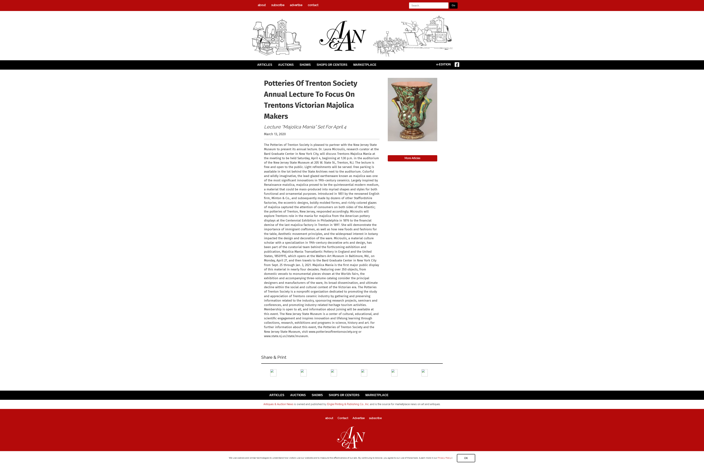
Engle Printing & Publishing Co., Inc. (348, 404)
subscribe (277, 5)
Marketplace (364, 64)
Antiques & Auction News (278, 404)
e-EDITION (443, 64)
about (262, 5)
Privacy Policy (444, 458)
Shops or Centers (332, 64)
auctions (286, 64)
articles (264, 64)
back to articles (273, 340)
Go (453, 5)
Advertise (296, 5)
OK (466, 458)
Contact (313, 5)
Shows (305, 64)
